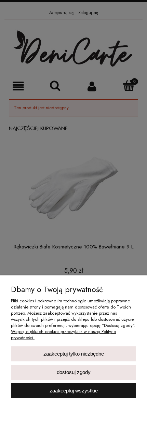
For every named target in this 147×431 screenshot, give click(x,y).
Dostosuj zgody (74, 372)
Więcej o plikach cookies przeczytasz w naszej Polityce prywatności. (63, 334)
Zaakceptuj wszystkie (74, 390)
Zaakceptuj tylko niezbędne (73, 354)
